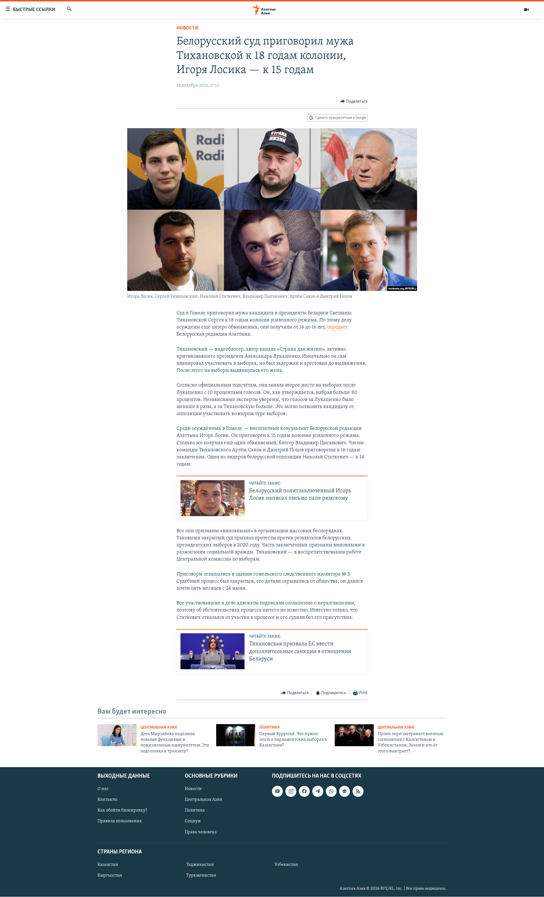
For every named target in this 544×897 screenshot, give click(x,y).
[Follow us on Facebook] (304, 791)
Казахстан (107, 864)
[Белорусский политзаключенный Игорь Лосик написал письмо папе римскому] (212, 498)
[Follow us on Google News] (344, 791)
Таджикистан (200, 864)
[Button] (353, 101)
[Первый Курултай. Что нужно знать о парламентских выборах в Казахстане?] (235, 735)
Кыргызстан (109, 875)
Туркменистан (201, 875)
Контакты (107, 800)
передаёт (337, 327)
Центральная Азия (159, 728)
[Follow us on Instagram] (290, 791)
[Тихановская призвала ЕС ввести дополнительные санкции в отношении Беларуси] (212, 651)
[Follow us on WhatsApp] (331, 791)
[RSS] (357, 791)
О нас (103, 789)
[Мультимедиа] (526, 10)
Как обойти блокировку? (122, 810)
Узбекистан (286, 864)
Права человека (201, 832)
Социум (193, 821)
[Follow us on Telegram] (317, 791)
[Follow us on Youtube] (277, 791)
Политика (269, 728)
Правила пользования (119, 821)
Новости (187, 28)
